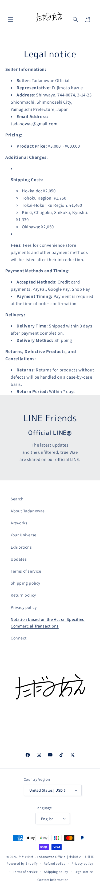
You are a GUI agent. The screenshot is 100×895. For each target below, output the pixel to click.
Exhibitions (21, 547)
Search (17, 498)
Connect (18, 638)
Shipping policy (25, 583)
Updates (19, 559)
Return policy (23, 595)
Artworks (19, 522)
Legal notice (83, 871)
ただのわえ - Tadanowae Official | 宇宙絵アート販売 (56, 856)
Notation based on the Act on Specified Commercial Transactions (48, 623)
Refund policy (54, 863)
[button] (11, 19)
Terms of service (26, 571)
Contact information (53, 879)
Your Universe (24, 534)
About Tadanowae (28, 510)
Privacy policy (24, 607)
